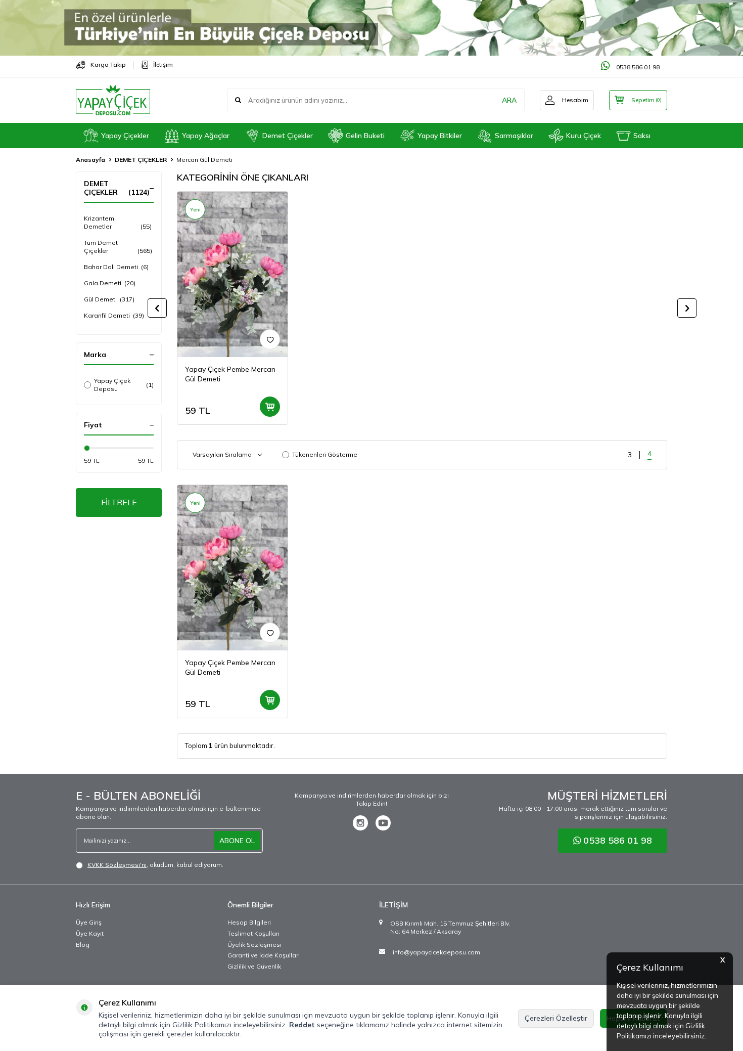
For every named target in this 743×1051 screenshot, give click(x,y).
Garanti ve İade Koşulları (263, 955)
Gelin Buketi (365, 135)
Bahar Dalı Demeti (116, 267)
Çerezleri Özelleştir (556, 1018)
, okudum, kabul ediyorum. (155, 864)
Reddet (302, 1024)
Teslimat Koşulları (253, 933)
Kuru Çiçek (583, 135)
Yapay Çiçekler (125, 135)
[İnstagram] (360, 822)
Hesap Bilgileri (249, 922)
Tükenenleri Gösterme (324, 454)
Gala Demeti (109, 283)
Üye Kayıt (90, 933)
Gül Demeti (109, 299)
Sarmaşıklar (514, 135)
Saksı (642, 135)
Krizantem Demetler (118, 222)
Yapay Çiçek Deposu (124, 384)
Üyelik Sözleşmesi (254, 944)
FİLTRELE (119, 502)
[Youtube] (383, 822)
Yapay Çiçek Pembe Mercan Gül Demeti (230, 374)
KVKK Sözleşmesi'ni (117, 864)
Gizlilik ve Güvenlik (254, 966)
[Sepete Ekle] (270, 407)
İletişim (163, 64)
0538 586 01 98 (637, 67)
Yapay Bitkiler (439, 135)
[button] (157, 308)
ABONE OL (237, 840)
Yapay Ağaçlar (205, 135)
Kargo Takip (108, 64)
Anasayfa (90, 159)
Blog (82, 944)
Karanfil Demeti (114, 315)
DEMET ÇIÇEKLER (141, 159)
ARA (509, 100)
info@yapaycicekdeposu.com (436, 952)
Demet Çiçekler (287, 135)
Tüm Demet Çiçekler (118, 246)
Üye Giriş (89, 922)
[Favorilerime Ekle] (270, 339)
